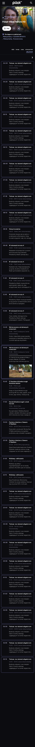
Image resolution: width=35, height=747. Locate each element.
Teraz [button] (17, 49)
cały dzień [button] (29, 51)
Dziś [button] (13, 49)
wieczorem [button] (29, 49)
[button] (32, 57)
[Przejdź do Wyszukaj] (31, 3)
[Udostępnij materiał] (19, 28)
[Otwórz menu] (3, 3)
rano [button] (22, 49)
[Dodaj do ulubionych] (14, 28)
